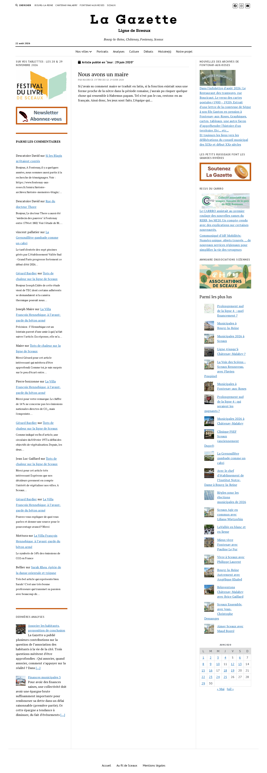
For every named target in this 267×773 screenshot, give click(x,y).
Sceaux (111, 5)
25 (225, 677)
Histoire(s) (164, 51)
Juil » (230, 689)
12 (232, 664)
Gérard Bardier (26, 273)
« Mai (220, 689)
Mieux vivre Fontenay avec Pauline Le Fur (227, 544)
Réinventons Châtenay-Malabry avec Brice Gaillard (230, 592)
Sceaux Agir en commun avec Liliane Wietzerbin (230, 514)
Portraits (102, 51)
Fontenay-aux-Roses (92, 5)
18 (225, 670)
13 (240, 664)
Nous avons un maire (103, 74)
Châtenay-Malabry (66, 5)
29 (203, 683)
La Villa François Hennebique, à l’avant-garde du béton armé (38, 314)
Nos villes (82, 51)
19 (232, 670)
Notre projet (184, 51)
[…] (38, 668)
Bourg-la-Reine (44, 5)
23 (210, 677)
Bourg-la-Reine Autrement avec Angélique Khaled (229, 574)
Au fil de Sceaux (126, 765)
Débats (148, 51)
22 (203, 677)
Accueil (106, 765)
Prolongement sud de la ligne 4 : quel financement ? (230, 311)
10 (218, 664)
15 (203, 670)
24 (218, 677)
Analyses (119, 51)
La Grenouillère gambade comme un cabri (37, 237)
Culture (134, 51)
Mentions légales (154, 765)
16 (210, 670)
